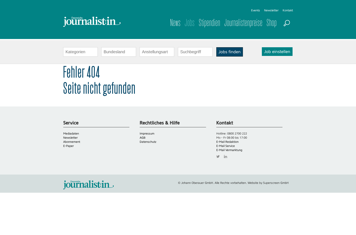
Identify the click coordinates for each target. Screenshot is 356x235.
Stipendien (209, 23)
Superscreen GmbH (276, 183)
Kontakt (288, 10)
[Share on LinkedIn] (226, 156)
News (175, 23)
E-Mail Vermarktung (229, 150)
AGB (142, 137)
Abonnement (71, 142)
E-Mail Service (225, 146)
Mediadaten (71, 133)
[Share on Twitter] (219, 156)
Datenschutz (148, 142)
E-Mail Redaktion (227, 142)
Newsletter (271, 10)
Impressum (147, 133)
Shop (272, 23)
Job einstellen (277, 51)
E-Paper (68, 146)
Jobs (190, 23)
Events (255, 10)
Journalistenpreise (243, 23)
